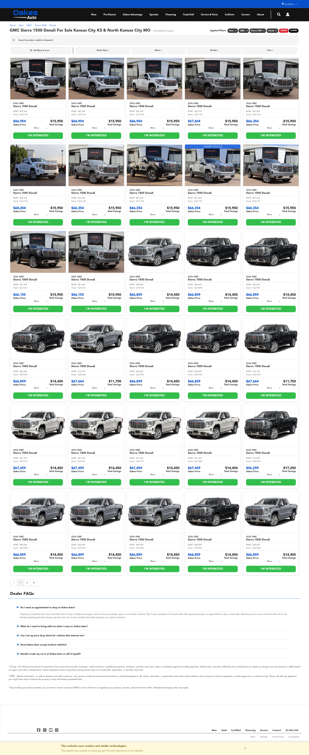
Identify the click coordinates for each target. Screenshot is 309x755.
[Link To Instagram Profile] (56, 730)
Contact (276, 730)
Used (224, 730)
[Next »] (34, 582)
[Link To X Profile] (45, 730)
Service (264, 730)
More (36, 128)
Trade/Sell (188, 15)
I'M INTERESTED (38, 135)
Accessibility (294, 737)
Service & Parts (209, 15)
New (93, 15)
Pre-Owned (109, 15)
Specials (154, 15)
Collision (229, 15)
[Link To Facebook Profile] (39, 730)
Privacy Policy (278, 737)
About (260, 15)
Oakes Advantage (132, 15)
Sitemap (263, 737)
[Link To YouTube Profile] (51, 730)
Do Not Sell (292, 730)
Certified (236, 730)
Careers (245, 15)
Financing (170, 15)
